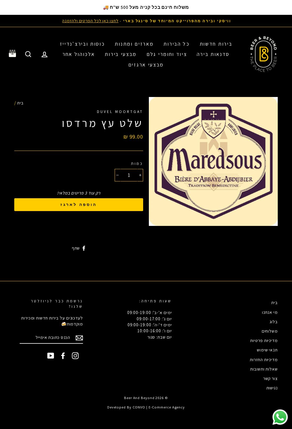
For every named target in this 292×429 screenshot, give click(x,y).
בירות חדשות (216, 44)
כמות (137, 163)
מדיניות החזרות (264, 359)
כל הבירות (176, 44)
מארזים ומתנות (134, 44)
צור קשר (270, 378)
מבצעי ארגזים (146, 64)
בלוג (274, 321)
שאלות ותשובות (264, 369)
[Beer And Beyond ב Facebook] (63, 355)
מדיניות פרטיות (264, 340)
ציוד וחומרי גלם (167, 54)
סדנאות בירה (213, 54)
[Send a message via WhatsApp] (280, 417)
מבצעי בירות (121, 54)
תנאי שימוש (267, 350)
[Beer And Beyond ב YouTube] (50, 355)
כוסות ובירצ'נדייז (82, 44)
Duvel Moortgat (120, 111)
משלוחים (270, 331)
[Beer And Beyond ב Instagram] (75, 355)
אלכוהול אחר (78, 54)
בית (20, 103)
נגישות (272, 387)
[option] (146, 21)
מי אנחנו (270, 312)
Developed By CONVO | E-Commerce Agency (146, 407)
